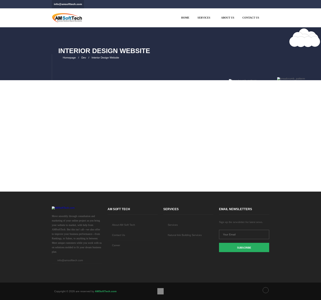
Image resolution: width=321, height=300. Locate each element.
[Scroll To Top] (160, 291)
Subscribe (244, 247)
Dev (83, 57)
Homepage (69, 57)
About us (227, 17)
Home (185, 17)
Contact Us (250, 17)
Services (203, 17)
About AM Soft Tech (123, 224)
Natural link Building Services (185, 235)
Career (116, 245)
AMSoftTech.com (105, 291)
